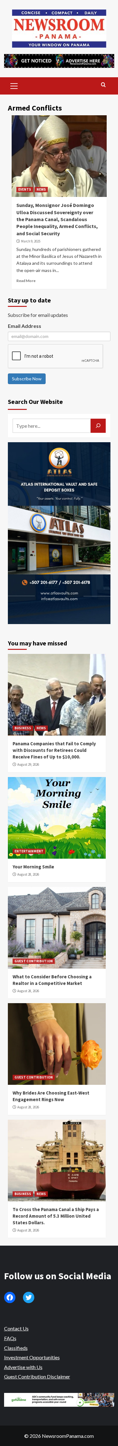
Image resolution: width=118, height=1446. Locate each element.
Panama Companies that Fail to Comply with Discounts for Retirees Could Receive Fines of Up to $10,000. (54, 750)
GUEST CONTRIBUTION (33, 961)
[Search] (103, 84)
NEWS (41, 189)
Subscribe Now (27, 378)
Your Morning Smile (33, 867)
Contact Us (16, 1328)
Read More (26, 280)
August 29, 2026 (28, 764)
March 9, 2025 (30, 241)
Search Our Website (35, 401)
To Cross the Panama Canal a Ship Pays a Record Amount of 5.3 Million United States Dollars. (56, 1216)
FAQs (10, 1338)
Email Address (24, 326)
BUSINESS (22, 728)
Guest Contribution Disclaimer (37, 1376)
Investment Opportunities (32, 1357)
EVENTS (24, 189)
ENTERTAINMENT (28, 851)
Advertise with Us (23, 1367)
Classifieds (16, 1348)
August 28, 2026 (28, 874)
